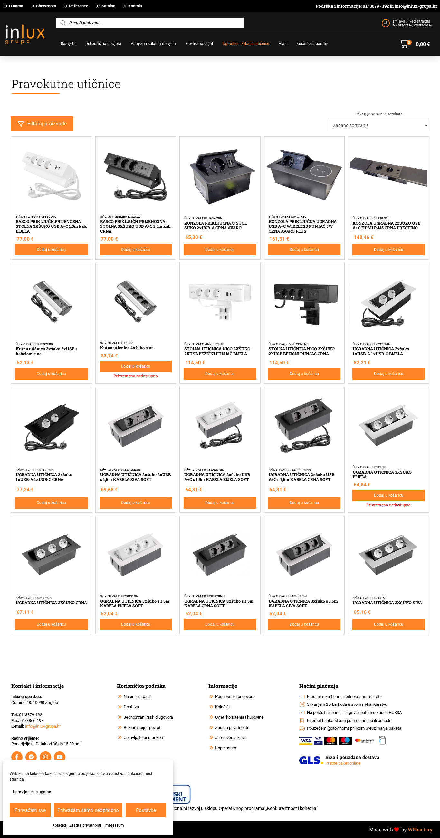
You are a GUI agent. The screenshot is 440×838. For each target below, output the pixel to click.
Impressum (114, 825)
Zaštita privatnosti (85, 825)
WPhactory (420, 829)
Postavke (146, 810)
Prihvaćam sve (30, 810)
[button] (414, 44)
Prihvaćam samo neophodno (88, 810)
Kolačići (59, 825)
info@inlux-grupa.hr (416, 6)
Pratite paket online (342, 763)
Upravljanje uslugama (32, 792)
